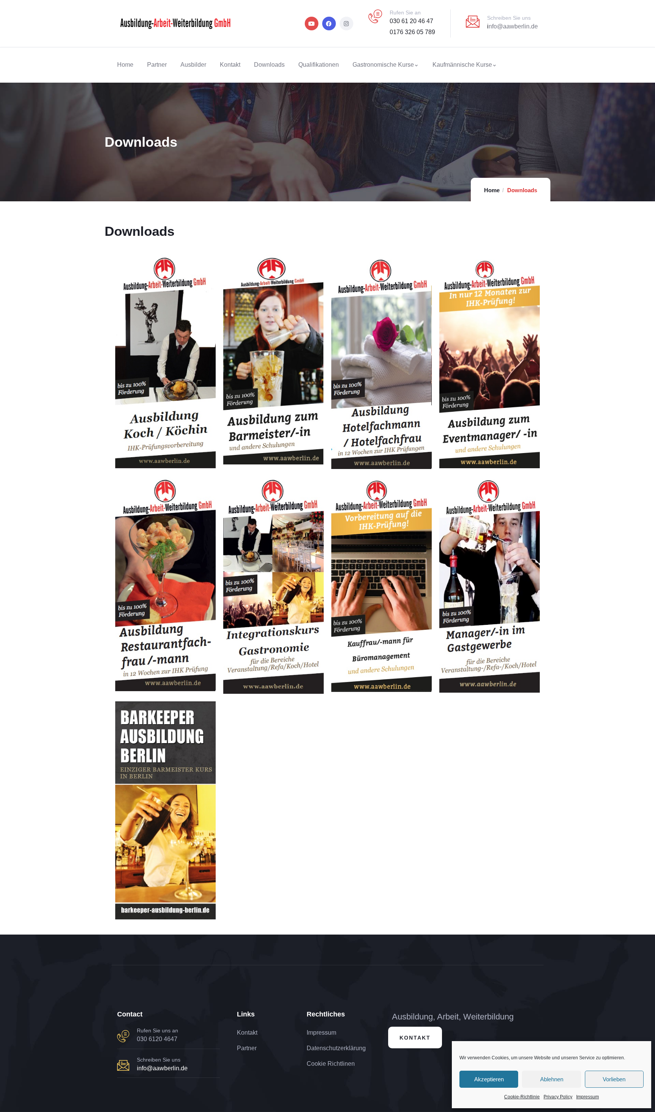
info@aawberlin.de (162, 1068)
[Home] (175, 23)
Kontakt (415, 1038)
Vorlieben (614, 1079)
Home (492, 190)
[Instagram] (346, 23)
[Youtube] (311, 23)
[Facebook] (329, 23)
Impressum (587, 1096)
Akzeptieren (489, 1079)
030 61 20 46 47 (411, 21)
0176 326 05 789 (412, 32)
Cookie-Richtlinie (522, 1096)
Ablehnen (551, 1079)
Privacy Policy (558, 1096)
